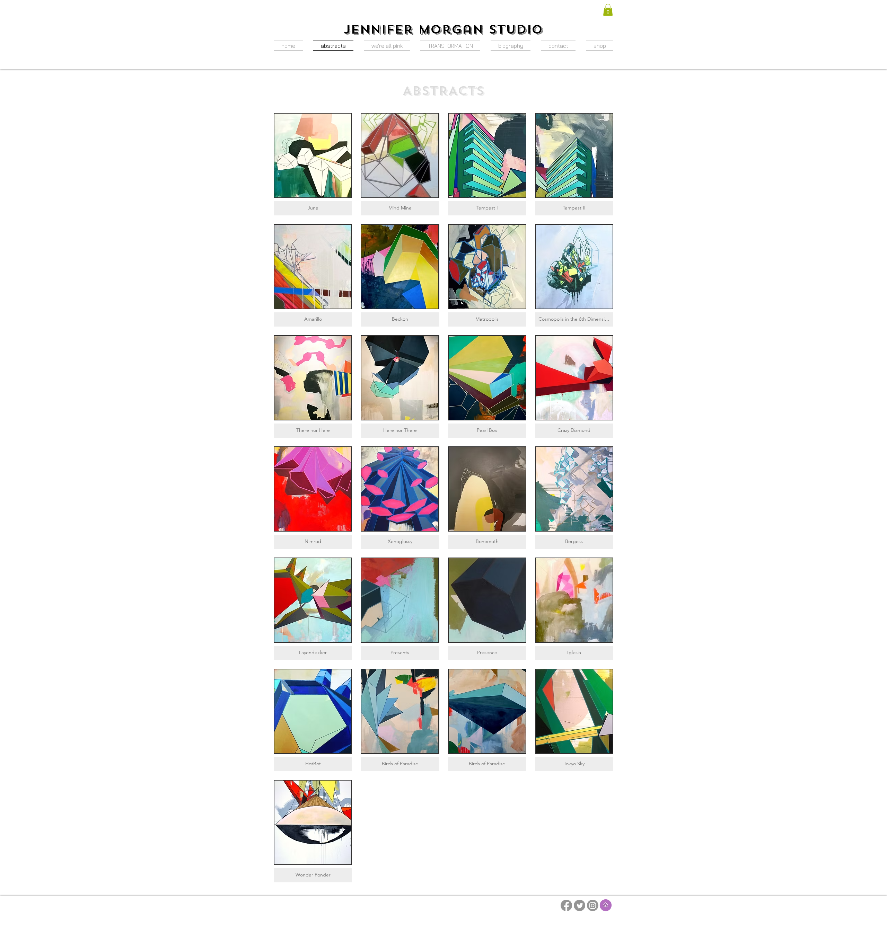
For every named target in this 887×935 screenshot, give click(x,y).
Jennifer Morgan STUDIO (443, 29)
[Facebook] (566, 905)
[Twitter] (579, 905)
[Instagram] (592, 905)
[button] (608, 10)
